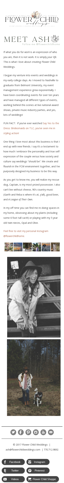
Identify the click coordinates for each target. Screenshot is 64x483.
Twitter (13, 432)
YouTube (43, 432)
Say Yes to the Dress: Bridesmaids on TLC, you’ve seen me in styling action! (31, 128)
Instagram (36, 432)
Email (51, 432)
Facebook (21, 432)
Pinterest (28, 432)
